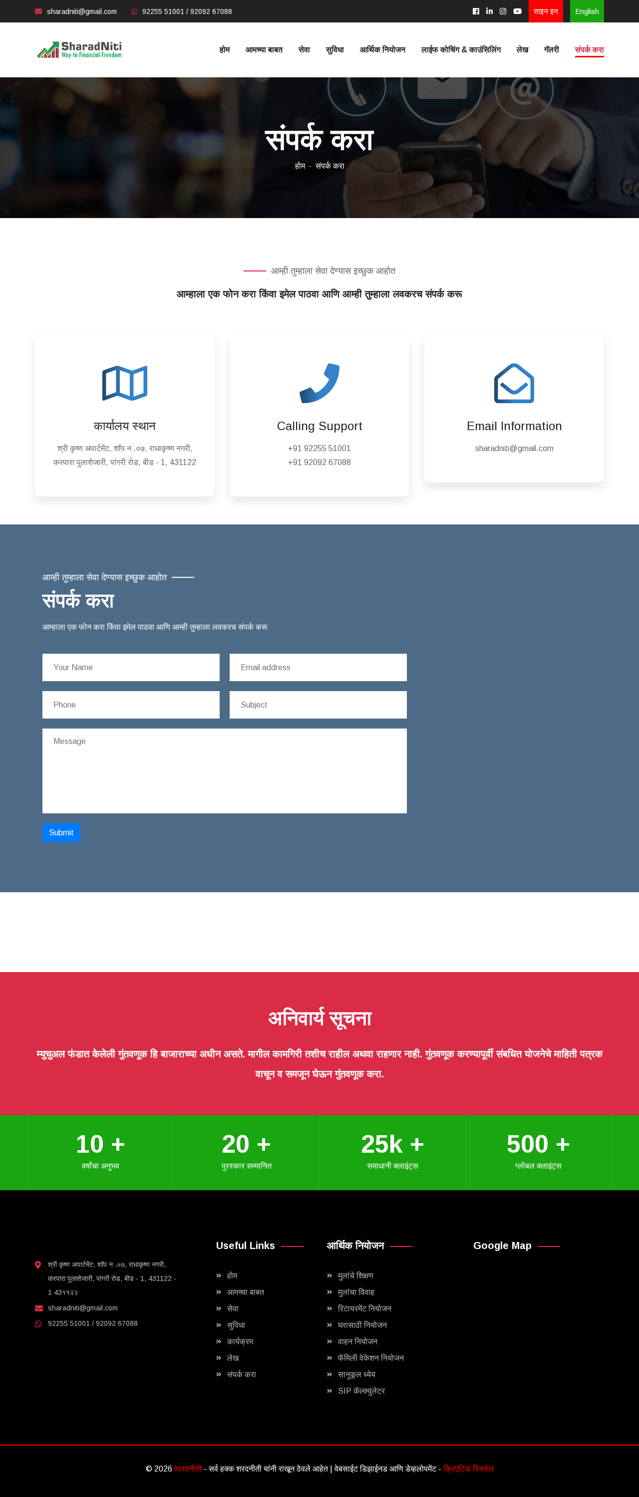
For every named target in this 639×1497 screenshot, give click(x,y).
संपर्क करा (589, 49)
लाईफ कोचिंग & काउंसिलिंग (461, 49)
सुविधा (335, 49)
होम (225, 49)
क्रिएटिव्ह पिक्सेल (468, 1469)
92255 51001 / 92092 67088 (187, 11)
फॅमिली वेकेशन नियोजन (371, 1358)
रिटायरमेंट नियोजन (364, 1308)
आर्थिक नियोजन (382, 49)
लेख (522, 49)
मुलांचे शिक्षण (355, 1275)
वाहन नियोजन (357, 1341)
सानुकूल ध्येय (356, 1374)
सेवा (304, 49)
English (587, 11)
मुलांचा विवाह (356, 1292)
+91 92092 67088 (319, 462)
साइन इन (546, 11)
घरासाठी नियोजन (362, 1325)
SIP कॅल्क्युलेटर (361, 1391)
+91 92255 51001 (319, 448)
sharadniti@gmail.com (82, 11)
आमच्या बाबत (264, 49)
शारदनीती (189, 1469)
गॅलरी (551, 49)
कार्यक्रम (240, 1341)
